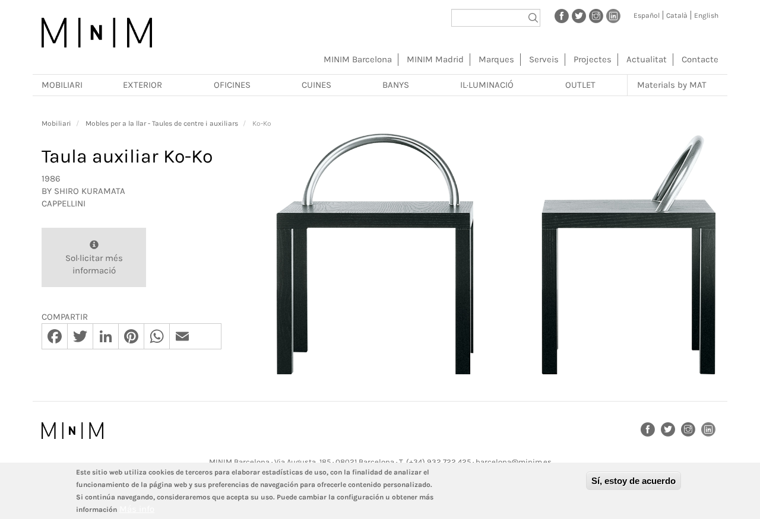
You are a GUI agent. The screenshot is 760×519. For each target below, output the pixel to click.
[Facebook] (562, 15)
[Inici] (97, 32)
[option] (495, 253)
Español (647, 15)
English (706, 15)
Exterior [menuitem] (142, 84)
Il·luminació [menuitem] (487, 84)
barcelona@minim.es (514, 461)
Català (677, 15)
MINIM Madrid (435, 59)
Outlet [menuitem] (580, 84)
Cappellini (64, 203)
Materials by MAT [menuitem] (672, 84)
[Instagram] (596, 15)
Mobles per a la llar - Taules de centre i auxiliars (162, 123)
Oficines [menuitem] (232, 84)
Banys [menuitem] (395, 84)
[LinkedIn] (613, 15)
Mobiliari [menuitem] (62, 84)
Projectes (593, 59)
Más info (136, 509)
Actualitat (646, 59)
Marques (496, 59)
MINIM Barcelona (358, 59)
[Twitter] (579, 15)
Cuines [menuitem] (316, 84)
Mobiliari (56, 123)
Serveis (544, 59)
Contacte (700, 59)
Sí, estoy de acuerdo (633, 481)
